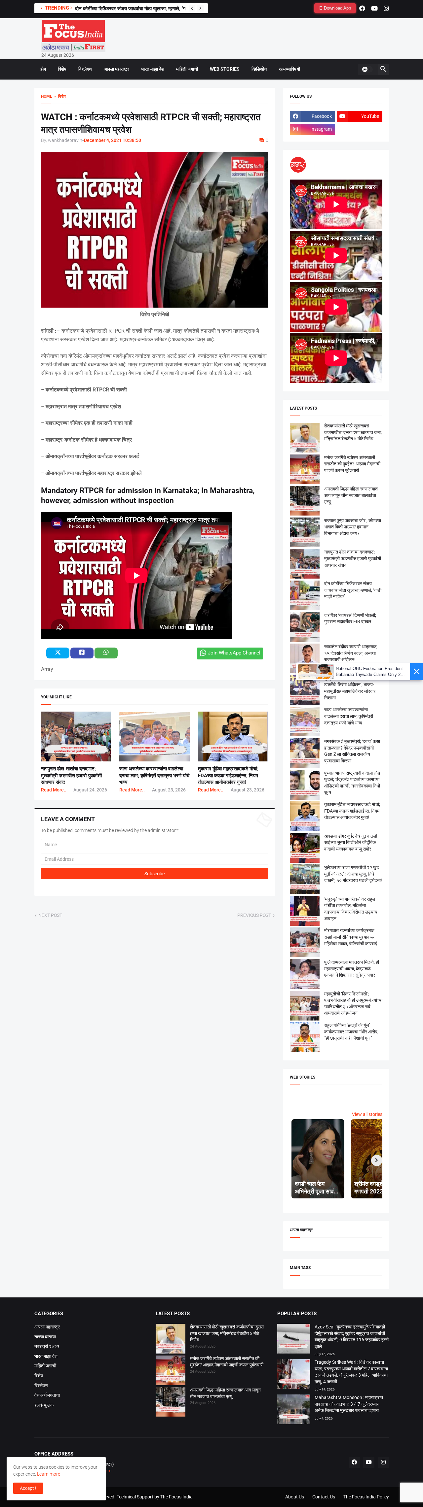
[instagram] (386, 8)
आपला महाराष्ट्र (116, 69)
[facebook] (362, 8)
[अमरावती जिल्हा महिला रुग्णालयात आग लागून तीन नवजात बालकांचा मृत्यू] (170, 1403)
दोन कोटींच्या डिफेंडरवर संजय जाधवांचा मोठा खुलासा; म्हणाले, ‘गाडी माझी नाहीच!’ (144, 9)
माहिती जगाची (187, 69)
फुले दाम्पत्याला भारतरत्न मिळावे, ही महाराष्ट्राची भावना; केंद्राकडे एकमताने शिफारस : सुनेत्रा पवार (351, 968)
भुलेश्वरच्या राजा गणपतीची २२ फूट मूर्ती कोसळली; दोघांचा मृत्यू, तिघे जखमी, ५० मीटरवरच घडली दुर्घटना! (353, 874)
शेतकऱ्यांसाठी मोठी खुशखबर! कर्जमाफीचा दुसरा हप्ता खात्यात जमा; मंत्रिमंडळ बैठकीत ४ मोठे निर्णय (353, 432)
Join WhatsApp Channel (234, 653)
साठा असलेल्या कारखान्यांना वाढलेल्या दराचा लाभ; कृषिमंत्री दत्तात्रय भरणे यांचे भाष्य (154, 775)
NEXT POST (50, 915)
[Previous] (192, 8)
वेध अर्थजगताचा (47, 1395)
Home (46, 96)
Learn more (48, 1474)
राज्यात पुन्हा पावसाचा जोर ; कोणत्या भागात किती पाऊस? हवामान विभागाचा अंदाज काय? (352, 527)
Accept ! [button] (28, 1488)
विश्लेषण (85, 69)
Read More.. (53, 789)
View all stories (367, 1114)
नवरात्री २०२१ (46, 1346)
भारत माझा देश (152, 69)
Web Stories (225, 69)
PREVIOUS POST (254, 915)
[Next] (200, 8)
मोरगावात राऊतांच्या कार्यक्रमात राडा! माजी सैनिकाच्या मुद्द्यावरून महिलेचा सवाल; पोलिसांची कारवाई (350, 937)
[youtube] (374, 8)
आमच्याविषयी (289, 69)
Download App (337, 8)
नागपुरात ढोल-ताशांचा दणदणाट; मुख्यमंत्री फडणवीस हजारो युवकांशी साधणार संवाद (71, 775)
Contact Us (323, 1496)
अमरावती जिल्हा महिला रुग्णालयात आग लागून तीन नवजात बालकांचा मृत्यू (351, 495)
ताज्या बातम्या (45, 1336)
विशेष (62, 69)
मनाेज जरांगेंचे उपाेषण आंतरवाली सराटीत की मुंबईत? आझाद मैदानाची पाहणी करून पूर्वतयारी (352, 464)
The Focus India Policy (366, 1496)
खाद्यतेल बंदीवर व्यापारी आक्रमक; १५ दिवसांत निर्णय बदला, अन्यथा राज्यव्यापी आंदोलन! (350, 653)
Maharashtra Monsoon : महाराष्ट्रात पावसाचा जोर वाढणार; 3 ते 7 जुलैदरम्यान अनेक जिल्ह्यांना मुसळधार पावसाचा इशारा (349, 1404)
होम (43, 69)
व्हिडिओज (259, 69)
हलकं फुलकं (44, 1405)
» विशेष (59, 96)
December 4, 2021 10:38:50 (112, 140)
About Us (294, 1496)
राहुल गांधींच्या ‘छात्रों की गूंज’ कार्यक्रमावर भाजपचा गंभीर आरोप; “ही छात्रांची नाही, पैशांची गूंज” (351, 1031)
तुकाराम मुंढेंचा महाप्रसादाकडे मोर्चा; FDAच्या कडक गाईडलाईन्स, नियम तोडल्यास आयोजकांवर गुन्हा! (228, 775)
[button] (367, 69)
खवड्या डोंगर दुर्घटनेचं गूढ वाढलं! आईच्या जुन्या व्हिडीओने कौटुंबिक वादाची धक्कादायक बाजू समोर (350, 842)
